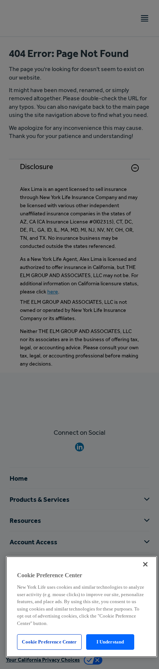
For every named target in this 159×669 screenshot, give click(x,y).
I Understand (110, 642)
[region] (81, 606)
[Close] (145, 564)
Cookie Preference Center (49, 642)
